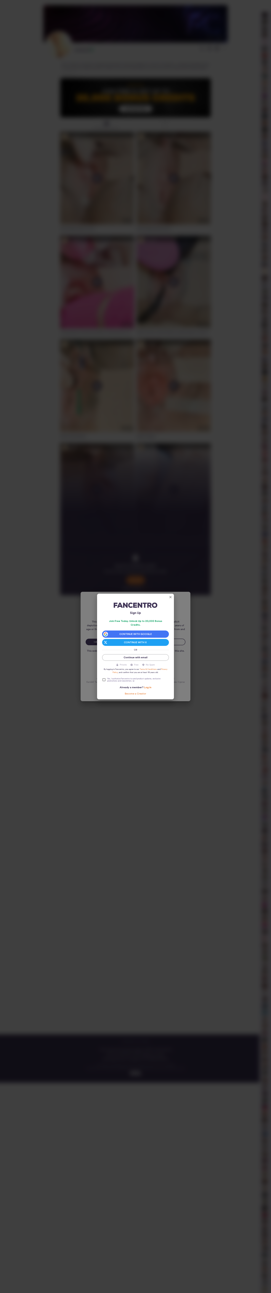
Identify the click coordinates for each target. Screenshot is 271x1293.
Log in (147, 687)
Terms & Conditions (148, 669)
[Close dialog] (170, 597)
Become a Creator (135, 693)
